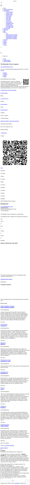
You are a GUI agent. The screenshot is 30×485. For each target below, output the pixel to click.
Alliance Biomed (4, 426)
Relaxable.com (4, 373)
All (7, 33)
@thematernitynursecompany (6, 279)
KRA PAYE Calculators (11, 38)
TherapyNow (4, 325)
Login (4, 58)
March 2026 (9, 15)
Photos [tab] (4, 76)
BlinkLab (3, 344)
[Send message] (13, 480)
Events (8, 90)
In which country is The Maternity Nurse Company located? (15, 468)
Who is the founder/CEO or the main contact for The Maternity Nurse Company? (13, 465)
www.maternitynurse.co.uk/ (7, 66)
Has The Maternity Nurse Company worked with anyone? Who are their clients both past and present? (14, 471)
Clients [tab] (4, 75)
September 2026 (9, 23)
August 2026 (9, 22)
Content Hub (3, 90)
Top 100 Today (9, 12)
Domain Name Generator (11, 34)
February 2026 (9, 14)
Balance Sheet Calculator (11, 36)
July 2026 (8, 20)
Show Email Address (4, 104)
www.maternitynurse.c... (5, 98)
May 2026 (8, 18)
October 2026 (9, 24)
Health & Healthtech (4, 109)
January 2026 (9, 13)
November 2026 (9, 25)
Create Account (6, 60)
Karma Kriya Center (5, 361)
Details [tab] (4, 72)
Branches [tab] (5, 74)
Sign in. (16, 69)
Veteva (2, 389)
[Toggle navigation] (1, 47)
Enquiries (14, 90)
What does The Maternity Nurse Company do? (12, 451)
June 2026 (8, 19)
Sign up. (2, 70)
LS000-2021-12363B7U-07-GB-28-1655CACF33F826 (10, 121)
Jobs (11, 90)
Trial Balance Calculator (11, 37)
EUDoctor (3, 407)
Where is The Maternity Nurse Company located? (13, 466)
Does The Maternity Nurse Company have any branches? (14, 469)
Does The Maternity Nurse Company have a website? (13, 475)
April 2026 (8, 17)
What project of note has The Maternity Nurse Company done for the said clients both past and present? (15, 473)
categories (17, 483)
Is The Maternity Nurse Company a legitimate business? (14, 476)
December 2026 (9, 27)
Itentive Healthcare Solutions (7, 307)
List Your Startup (7, 61)
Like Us (2, 167)
